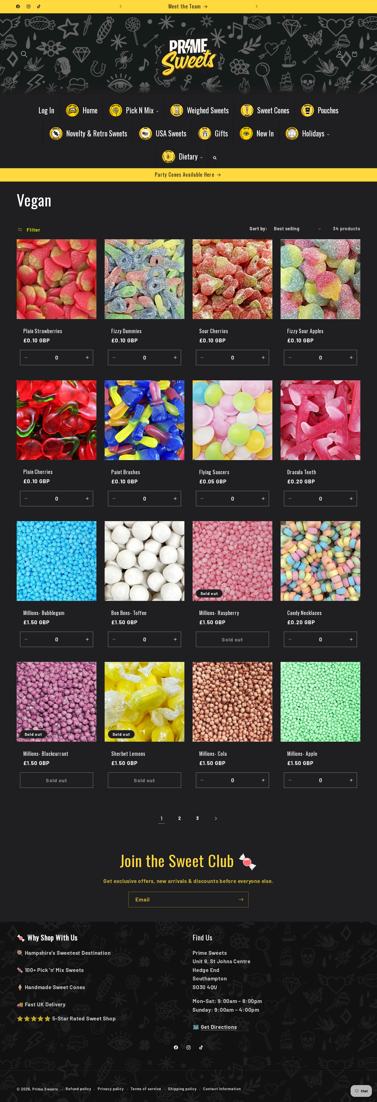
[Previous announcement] (120, 6)
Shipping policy (182, 1088)
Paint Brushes (125, 472)
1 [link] (162, 818)
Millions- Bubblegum (44, 613)
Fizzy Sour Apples (305, 331)
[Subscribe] (241, 899)
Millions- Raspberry (219, 613)
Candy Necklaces (304, 613)
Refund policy (78, 1088)
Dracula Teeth (301, 472)
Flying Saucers (214, 472)
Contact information (222, 1088)
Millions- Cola (213, 754)
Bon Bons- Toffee (129, 613)
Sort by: (258, 228)
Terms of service (146, 1088)
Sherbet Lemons (128, 754)
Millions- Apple (302, 754)
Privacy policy (111, 1088)
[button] (24, 54)
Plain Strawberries (42, 331)
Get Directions (219, 1027)
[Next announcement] (256, 6)
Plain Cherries (38, 472)
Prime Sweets (45, 1089)
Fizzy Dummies (126, 331)
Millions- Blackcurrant (45, 754)
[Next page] (215, 818)
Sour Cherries (213, 331)
